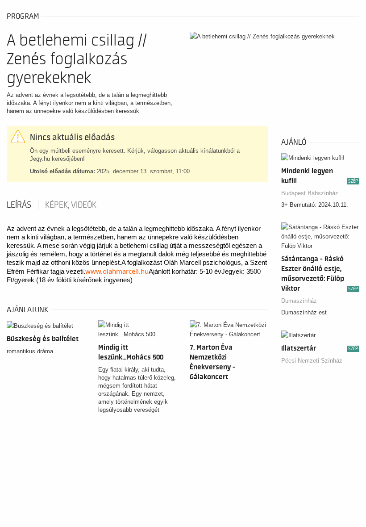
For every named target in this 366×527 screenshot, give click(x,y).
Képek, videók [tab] (70, 205)
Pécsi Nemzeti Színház (311, 360)
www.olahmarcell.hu (117, 271)
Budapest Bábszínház (309, 193)
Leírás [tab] (19, 205)
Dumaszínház (299, 300)
